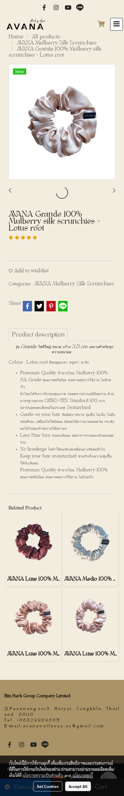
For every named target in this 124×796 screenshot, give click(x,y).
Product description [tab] (38, 335)
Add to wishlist (31, 271)
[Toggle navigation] (116, 24)
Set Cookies (48, 786)
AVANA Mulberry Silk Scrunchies (74, 284)
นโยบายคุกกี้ (83, 775)
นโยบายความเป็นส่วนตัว (42, 775)
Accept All (78, 786)
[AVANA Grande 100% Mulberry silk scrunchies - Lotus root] (62, 122)
